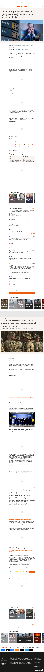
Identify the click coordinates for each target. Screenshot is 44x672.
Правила (33, 208)
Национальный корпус (12, 578)
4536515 (12, 243)
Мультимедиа (29, 647)
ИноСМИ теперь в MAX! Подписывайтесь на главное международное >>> (21, 397)
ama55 (12, 256)
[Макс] (10, 49)
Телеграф (2, 318)
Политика (17, 578)
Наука (17, 647)
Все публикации (38, 647)
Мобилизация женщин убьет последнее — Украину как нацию (20, 519)
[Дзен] (14, 49)
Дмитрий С (13, 219)
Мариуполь (28, 578)
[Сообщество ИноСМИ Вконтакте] (12, 650)
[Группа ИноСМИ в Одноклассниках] (17, 650)
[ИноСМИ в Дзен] (8, 650)
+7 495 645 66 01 (3, 664)
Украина (6, 318)
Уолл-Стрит (12, 150)
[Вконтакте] (18, 49)
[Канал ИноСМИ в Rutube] (22, 650)
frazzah (12, 283)
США (10, 150)
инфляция (16, 150)
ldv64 (12, 276)
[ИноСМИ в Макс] (3, 650)
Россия (20, 578)
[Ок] (28, 49)
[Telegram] (24, 49)
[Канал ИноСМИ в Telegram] (27, 650)
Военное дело (20, 647)
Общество (24, 647)
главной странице (30, 211)
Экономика (13, 647)
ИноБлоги (33, 647)
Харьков (25, 578)
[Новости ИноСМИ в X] (31, 650)
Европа (22, 578)
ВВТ (11, 213)
